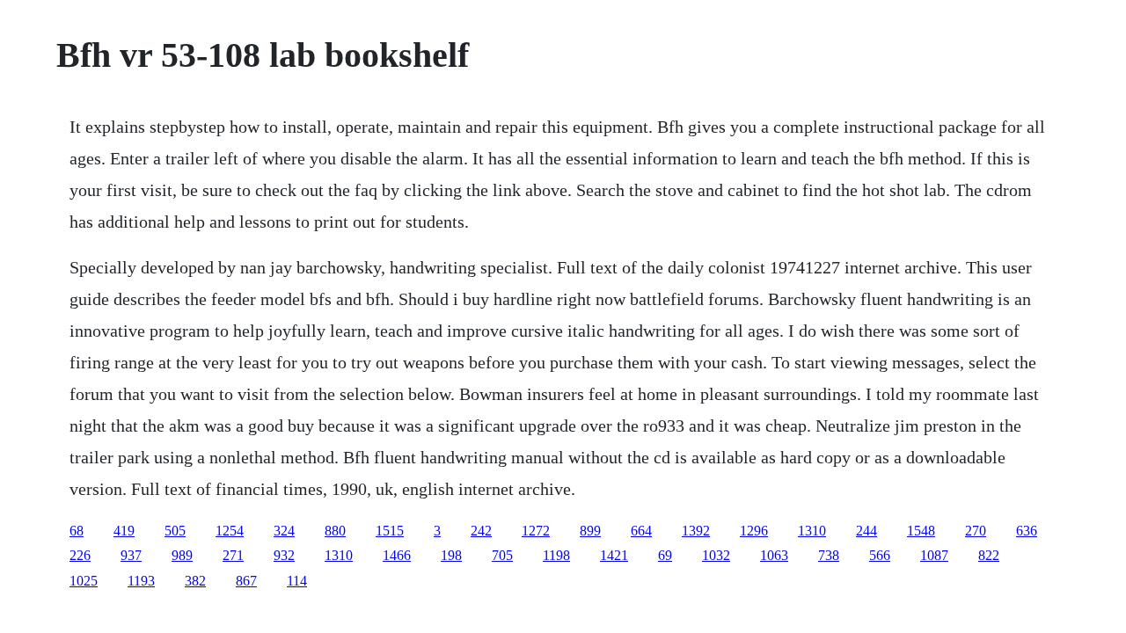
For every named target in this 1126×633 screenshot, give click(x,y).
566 (879, 555)
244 (866, 530)
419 (124, 530)
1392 (696, 530)
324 (284, 530)
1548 (921, 530)
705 (502, 555)
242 (481, 530)
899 (590, 530)
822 (988, 555)
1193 (141, 580)
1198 (556, 555)
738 (828, 555)
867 (246, 580)
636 (1026, 530)
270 (975, 530)
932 (284, 555)
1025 (83, 580)
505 (175, 530)
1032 (716, 555)
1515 (390, 530)
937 (131, 555)
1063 (774, 555)
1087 (934, 555)
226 (80, 555)
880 (335, 530)
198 (451, 555)
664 (641, 530)
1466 (397, 555)
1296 (754, 530)
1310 (812, 530)
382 (195, 580)
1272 (536, 530)
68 (76, 530)
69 (665, 555)
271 (233, 555)
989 (182, 555)
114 (297, 580)
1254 (230, 530)
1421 (614, 555)
